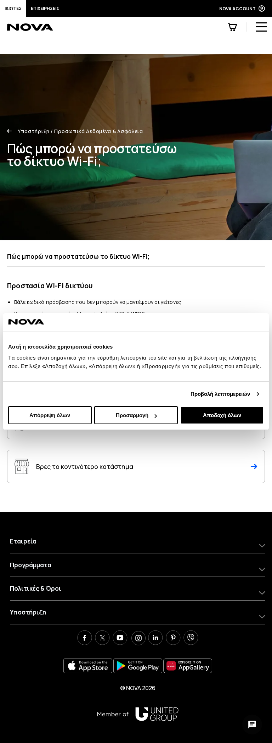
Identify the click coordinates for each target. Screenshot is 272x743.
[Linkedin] (155, 639)
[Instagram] (138, 639)
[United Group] (138, 714)
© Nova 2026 (137, 688)
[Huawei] (187, 666)
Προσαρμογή (132, 415)
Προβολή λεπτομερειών (220, 394)
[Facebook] (85, 639)
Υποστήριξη (34, 131)
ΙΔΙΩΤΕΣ (13, 8)
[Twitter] (102, 639)
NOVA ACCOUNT (237, 9)
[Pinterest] (173, 639)
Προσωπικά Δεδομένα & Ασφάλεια (97, 131)
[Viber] (191, 639)
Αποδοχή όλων (222, 415)
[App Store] (87, 666)
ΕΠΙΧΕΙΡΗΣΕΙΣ (45, 8)
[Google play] (137, 666)
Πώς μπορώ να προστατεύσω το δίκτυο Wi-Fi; (78, 256)
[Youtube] (120, 639)
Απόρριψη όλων (49, 415)
